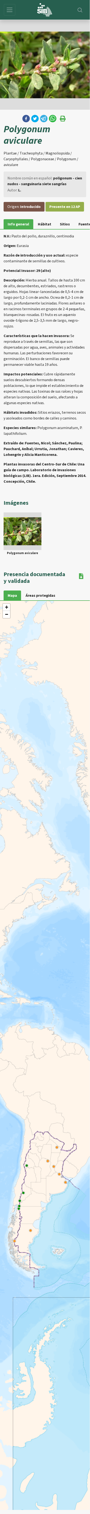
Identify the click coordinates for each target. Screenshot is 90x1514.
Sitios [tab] (65, 224)
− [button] (6, 614)
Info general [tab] (18, 224)
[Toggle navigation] (9, 10)
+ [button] (6, 607)
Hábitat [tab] (44, 224)
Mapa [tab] (12, 595)
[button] (26, 118)
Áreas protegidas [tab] (40, 595)
